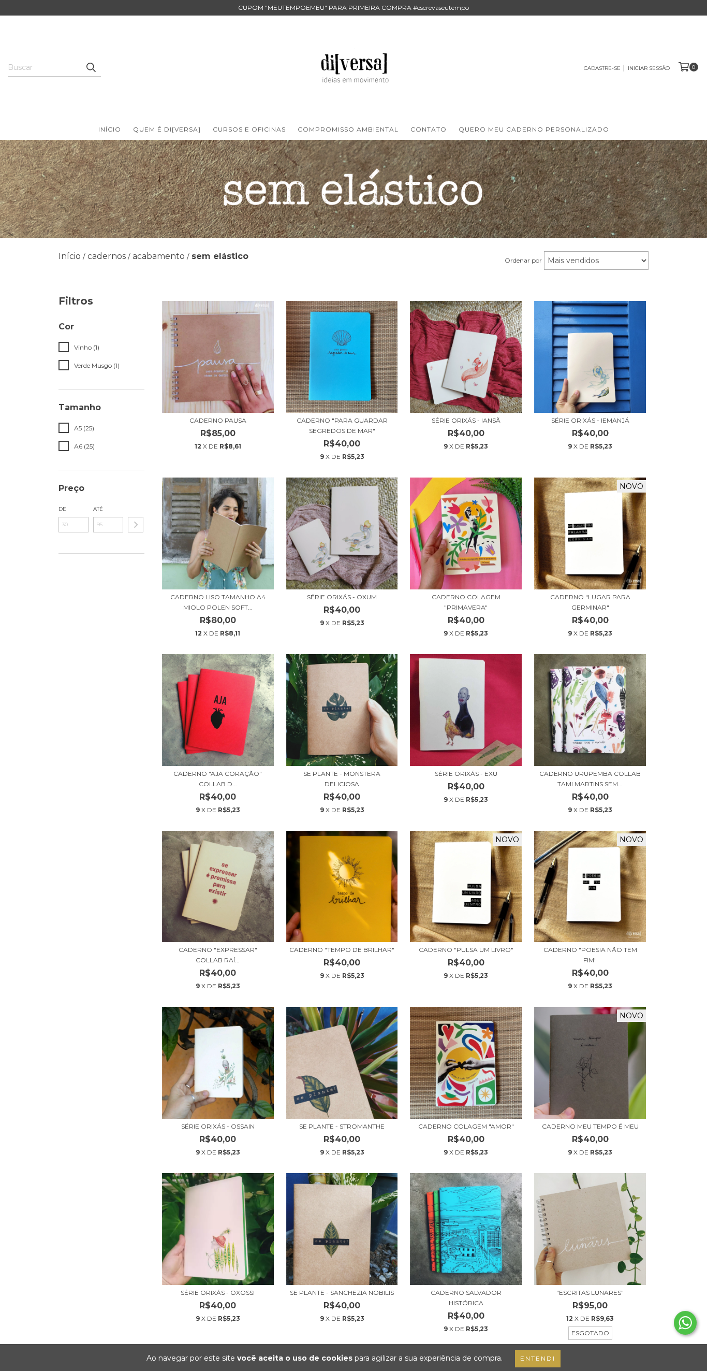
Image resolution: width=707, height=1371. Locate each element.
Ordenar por (523, 260)
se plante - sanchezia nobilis (342, 1292)
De (62, 509)
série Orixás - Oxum (342, 597)
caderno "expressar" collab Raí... (218, 955)
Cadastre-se (602, 68)
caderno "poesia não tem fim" (590, 955)
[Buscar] (90, 67)
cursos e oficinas (249, 129)
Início (109, 129)
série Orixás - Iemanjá (590, 420)
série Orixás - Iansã (466, 420)
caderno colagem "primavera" (466, 602)
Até (98, 509)
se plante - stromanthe (342, 1126)
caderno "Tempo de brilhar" (341, 950)
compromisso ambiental (348, 129)
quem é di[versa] (167, 129)
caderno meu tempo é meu (590, 1126)
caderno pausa (217, 420)
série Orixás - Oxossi (218, 1292)
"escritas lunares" (590, 1292)
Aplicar (135, 524)
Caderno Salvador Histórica (466, 1298)
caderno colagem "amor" (466, 1126)
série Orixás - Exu (466, 773)
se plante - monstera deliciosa (341, 779)
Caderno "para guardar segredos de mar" (342, 425)
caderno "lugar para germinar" (590, 602)
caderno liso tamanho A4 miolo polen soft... (218, 602)
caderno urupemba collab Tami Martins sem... (590, 779)
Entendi (537, 1358)
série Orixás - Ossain (218, 1126)
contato (428, 129)
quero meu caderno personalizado (534, 129)
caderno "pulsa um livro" (466, 950)
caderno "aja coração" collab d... (217, 779)
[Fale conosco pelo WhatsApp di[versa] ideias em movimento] (685, 1323)
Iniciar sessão (649, 68)
